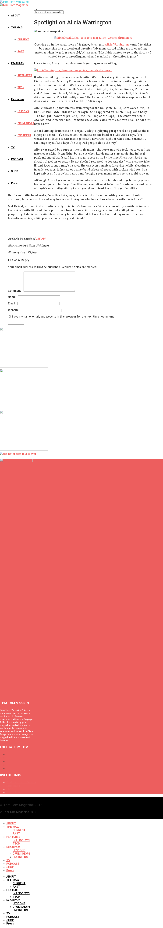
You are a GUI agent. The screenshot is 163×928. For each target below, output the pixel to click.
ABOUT (15, 15)
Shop (9, 789)
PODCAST (17, 159)
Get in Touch (14, 792)
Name (13, 297)
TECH (21, 87)
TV (12, 147)
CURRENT (23, 39)
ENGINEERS (24, 135)
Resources (17, 99)
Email (12, 303)
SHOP (14, 171)
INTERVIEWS (25, 75)
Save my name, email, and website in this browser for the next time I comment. (63, 316)
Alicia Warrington (117, 45)
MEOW (41, 239)
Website (13, 310)
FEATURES (17, 63)
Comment (15, 290)
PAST (21, 51)
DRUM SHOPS (26, 123)
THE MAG (16, 27)
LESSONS (23, 111)
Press (14, 183)
